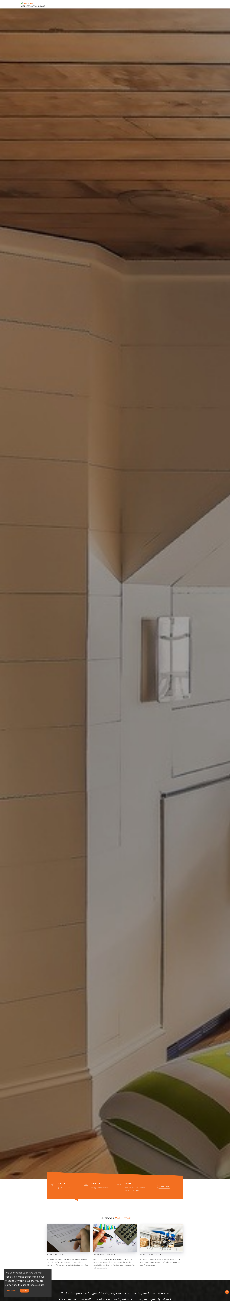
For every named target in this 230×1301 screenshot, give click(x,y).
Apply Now (164, 1187)
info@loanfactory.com (99, 1188)
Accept (24, 1291)
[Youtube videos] (227, 1292)
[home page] (27, 3)
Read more (11, 1291)
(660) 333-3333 (64, 1188)
